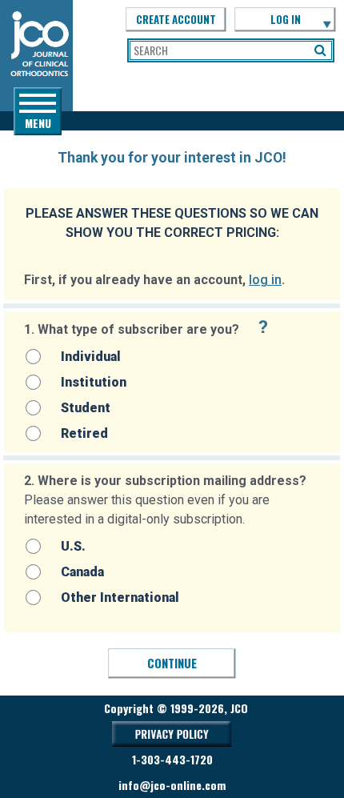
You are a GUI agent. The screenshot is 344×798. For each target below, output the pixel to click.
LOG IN (285, 19)
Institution (93, 382)
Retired (84, 433)
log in (265, 279)
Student (85, 407)
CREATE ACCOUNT (176, 19)
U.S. (73, 546)
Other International (120, 597)
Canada (82, 571)
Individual (91, 356)
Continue (172, 663)
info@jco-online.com (172, 784)
